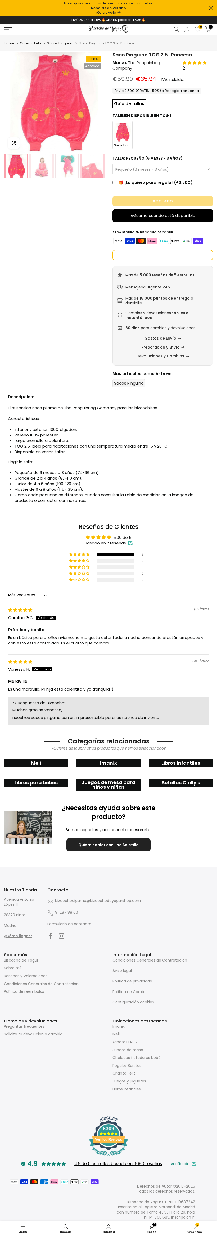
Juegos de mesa (127, 1050)
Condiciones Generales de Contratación (41, 983)
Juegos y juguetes (129, 1081)
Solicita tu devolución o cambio (33, 1034)
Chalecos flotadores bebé (136, 1057)
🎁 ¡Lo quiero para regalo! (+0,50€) (156, 182)
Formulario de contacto (69, 924)
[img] (20, 610)
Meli (116, 1034)
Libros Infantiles (126, 1089)
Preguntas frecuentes (24, 1026)
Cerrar (6, 8)
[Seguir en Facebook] (50, 936)
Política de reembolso (24, 991)
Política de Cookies (129, 991)
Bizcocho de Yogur (21, 960)
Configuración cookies (133, 1002)
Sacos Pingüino (60, 43)
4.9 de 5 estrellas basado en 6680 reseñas (118, 1164)
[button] (195, 62)
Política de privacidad (132, 981)
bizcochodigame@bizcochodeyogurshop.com (98, 900)
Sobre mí (12, 968)
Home (9, 43)
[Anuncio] (108, 8)
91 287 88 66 (66, 912)
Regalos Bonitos (126, 1065)
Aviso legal (122, 970)
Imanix (118, 1026)
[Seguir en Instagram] (61, 936)
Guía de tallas (129, 103)
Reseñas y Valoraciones (25, 975)
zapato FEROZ (125, 1042)
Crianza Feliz (31, 43)
